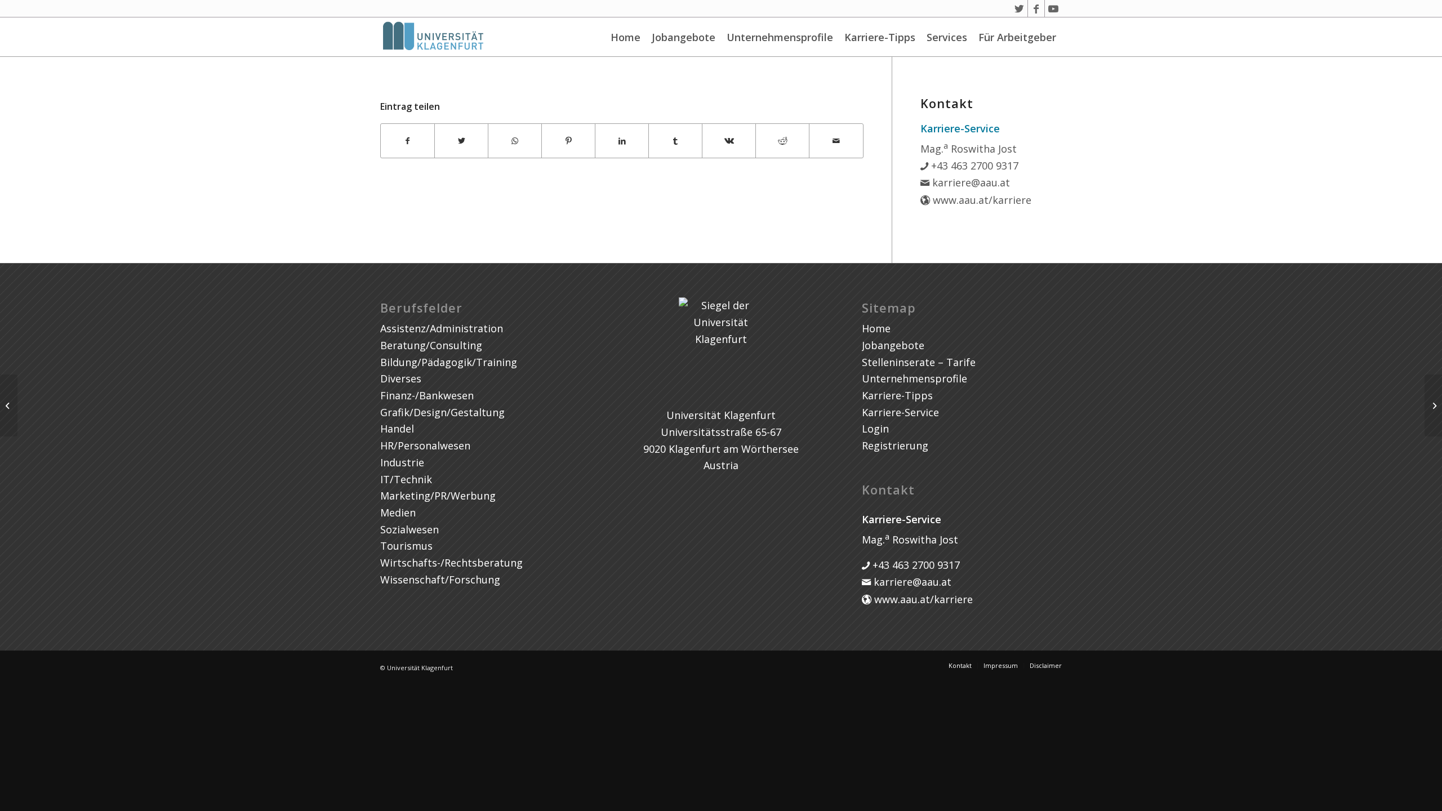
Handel (397, 428)
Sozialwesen (409, 529)
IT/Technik (406, 479)
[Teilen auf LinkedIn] (621, 141)
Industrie (402, 462)
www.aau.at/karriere (980, 200)
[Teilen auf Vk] (728, 141)
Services (947, 37)
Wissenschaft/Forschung (440, 579)
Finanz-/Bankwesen (427, 395)
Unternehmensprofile (780, 37)
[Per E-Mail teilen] (835, 141)
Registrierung (895, 445)
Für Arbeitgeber (1017, 37)
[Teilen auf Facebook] (407, 141)
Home (625, 37)
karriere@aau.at (969, 182)
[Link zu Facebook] (1036, 8)
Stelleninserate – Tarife (919, 362)
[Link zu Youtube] (1053, 8)
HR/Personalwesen (425, 445)
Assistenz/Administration (441, 328)
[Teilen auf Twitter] (461, 141)
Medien (398, 512)
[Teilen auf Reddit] (782, 141)
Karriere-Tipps (879, 37)
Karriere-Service (900, 412)
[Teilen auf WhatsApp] (514, 141)
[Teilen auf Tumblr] (675, 141)
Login (875, 428)
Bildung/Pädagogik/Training (448, 362)
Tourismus (406, 545)
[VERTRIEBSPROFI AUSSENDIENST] (8, 405)
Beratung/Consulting (431, 345)
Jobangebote (683, 37)
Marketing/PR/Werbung (438, 495)
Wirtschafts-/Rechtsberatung (451, 562)
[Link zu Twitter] (1019, 8)
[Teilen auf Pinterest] (568, 141)
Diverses (400, 378)
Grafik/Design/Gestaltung (442, 412)
